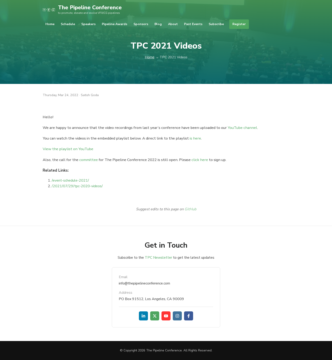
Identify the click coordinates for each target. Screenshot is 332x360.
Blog (158, 24)
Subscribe (216, 24)
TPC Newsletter (158, 257)
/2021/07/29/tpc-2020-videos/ (77, 186)
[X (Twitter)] (154, 315)
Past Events (193, 24)
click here (200, 159)
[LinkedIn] (143, 315)
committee (88, 159)
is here (195, 138)
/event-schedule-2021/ (70, 180)
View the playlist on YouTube (68, 149)
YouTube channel (242, 127)
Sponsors (140, 24)
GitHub (190, 209)
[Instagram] (177, 315)
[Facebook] (188, 315)
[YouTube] (166, 315)
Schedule (68, 24)
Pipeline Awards (114, 24)
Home (49, 24)
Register (239, 24)
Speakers (88, 24)
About (173, 24)
